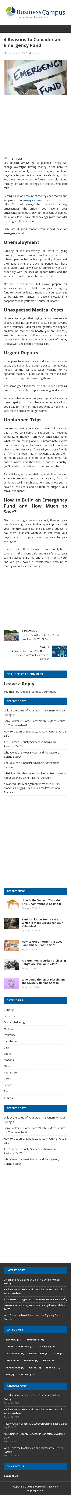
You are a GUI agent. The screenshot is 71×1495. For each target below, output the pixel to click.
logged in (25, 691)
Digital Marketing (14, 1022)
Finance (8, 1028)
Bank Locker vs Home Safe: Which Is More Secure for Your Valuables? (42, 923)
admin (35, 53)
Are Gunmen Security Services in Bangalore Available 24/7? (44, 962)
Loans (7, 1053)
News (7, 1066)
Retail (7, 1079)
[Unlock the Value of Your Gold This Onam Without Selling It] (11, 908)
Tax (6, 1091)
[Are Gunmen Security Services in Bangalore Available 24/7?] (11, 968)
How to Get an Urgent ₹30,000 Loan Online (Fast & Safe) (42, 943)
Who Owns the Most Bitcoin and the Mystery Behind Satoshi (44, 981)
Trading (8, 1097)
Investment (11, 1041)
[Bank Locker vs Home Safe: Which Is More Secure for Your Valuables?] (11, 927)
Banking (9, 1010)
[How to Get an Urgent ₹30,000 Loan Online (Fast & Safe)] (11, 949)
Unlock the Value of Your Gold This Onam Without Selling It (42, 901)
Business (9, 1016)
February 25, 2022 (17, 53)
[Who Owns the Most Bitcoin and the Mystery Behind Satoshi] (11, 987)
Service (8, 1085)
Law (6, 1047)
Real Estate (11, 1072)
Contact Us (11, 1476)
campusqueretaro (35, 1490)
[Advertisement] (37, 125)
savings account (34, 200)
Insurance (10, 1035)
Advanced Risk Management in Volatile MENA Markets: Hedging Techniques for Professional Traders (32, 788)
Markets (9, 1060)
